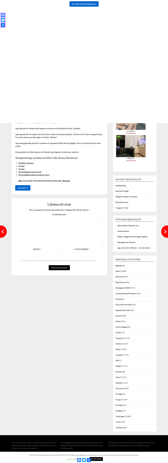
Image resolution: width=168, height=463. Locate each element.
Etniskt (118, 316)
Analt (117, 271)
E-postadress (81, 249)
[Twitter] (2, 20)
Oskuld (118, 383)
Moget (118, 366)
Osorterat (119, 388)
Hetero (118, 344)
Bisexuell (119, 277)
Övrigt (118, 399)
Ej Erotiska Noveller (123, 304)
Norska (118, 372)
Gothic (118, 332)
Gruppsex (119, 338)
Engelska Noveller (122, 310)
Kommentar (59, 214)
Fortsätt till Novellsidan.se (84, 4)
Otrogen (119, 394)
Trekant (118, 427)
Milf (117, 360)
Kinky (117, 349)
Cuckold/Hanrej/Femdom (125, 293)
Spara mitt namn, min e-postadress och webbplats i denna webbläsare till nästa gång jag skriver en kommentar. (59, 260)
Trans (117, 422)
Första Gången (121, 327)
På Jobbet (119, 405)
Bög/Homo (120, 282)
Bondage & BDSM (122, 288)
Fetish (118, 321)
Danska (118, 299)
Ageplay (118, 265)
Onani (117, 377)
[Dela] (2, 25)
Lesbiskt (118, 355)
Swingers (119, 411)
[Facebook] (2, 15)
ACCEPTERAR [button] (96, 459)
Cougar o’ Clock (121, 208)
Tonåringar (120, 416)
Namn (37, 249)
